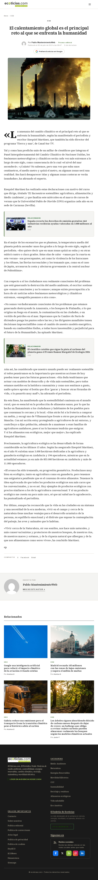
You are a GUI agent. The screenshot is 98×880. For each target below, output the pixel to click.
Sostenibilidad (57, 786)
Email (33, 557)
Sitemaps (12, 862)
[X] (62, 853)
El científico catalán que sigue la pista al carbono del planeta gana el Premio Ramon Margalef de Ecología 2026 (59, 351)
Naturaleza (56, 768)
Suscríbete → (62, 826)
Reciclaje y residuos (60, 791)
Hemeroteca (13, 858)
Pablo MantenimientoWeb (43, 42)
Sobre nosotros (15, 821)
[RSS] (69, 853)
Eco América (56, 805)
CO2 (12, 16)
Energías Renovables (60, 773)
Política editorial (15, 825)
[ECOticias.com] (16, 4)
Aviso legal (13, 834)
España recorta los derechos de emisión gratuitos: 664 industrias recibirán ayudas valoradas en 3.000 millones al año (60, 224)
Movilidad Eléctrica (59, 777)
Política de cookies (16, 844)
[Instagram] (75, 853)
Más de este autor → (34, 589)
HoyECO (11, 848)
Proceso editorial (65, 42)
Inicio (6, 16)
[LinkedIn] (82, 853)
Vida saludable (57, 800)
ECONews (12, 853)
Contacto (12, 816)
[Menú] (89, 4)
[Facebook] (55, 853)
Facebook (25, 557)
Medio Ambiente (58, 763)
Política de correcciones (19, 830)
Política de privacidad (18, 839)
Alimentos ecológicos (61, 796)
